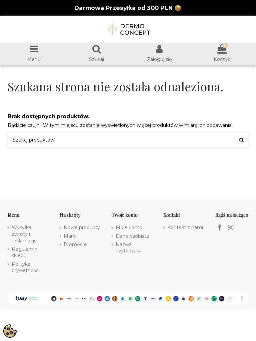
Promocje (75, 244)
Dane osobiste (132, 236)
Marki (70, 236)
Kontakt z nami (185, 227)
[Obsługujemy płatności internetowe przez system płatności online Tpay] (128, 298)
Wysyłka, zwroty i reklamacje (24, 233)
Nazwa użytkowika (129, 247)
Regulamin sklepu (24, 252)
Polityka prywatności (26, 267)
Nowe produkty (82, 227)
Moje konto (129, 227)
